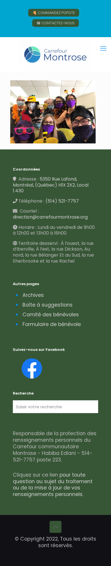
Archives (33, 295)
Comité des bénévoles (50, 314)
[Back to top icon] (55, 527)
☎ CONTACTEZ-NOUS (55, 23)
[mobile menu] (103, 48)
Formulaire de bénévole (51, 324)
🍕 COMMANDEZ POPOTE (53, 12)
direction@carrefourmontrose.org (50, 217)
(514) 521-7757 (62, 201)
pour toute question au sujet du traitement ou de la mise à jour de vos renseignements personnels (52, 484)
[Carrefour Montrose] (55, 54)
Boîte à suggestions (47, 304)
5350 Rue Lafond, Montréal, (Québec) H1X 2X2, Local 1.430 (51, 185)
